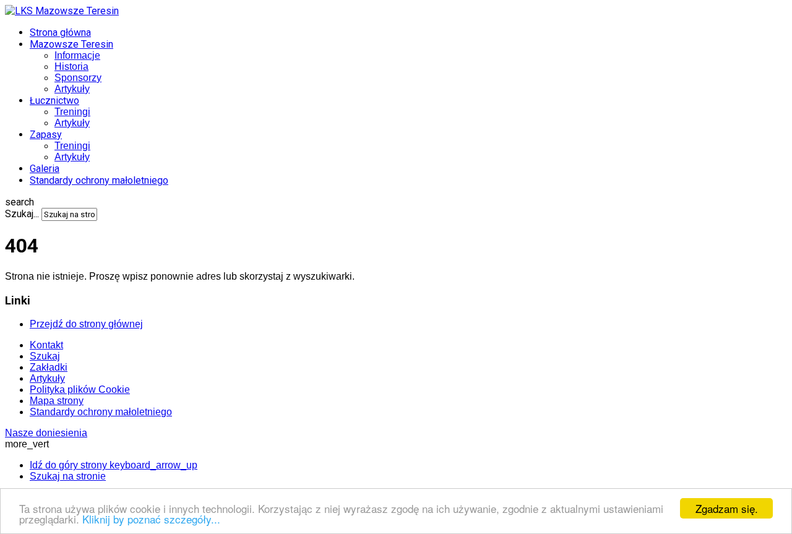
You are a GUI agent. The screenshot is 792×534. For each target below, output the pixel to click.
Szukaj (45, 356)
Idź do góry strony (113, 465)
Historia (71, 66)
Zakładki (48, 367)
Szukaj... (22, 214)
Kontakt (46, 345)
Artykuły (72, 89)
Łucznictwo (54, 100)
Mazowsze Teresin (71, 44)
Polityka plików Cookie (80, 389)
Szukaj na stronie (68, 476)
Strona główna (60, 32)
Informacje (77, 55)
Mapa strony (57, 400)
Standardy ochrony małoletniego (99, 180)
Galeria (44, 168)
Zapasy (46, 134)
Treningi (72, 111)
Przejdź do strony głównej (86, 324)
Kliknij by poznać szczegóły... (151, 519)
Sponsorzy (77, 77)
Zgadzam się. (726, 508)
